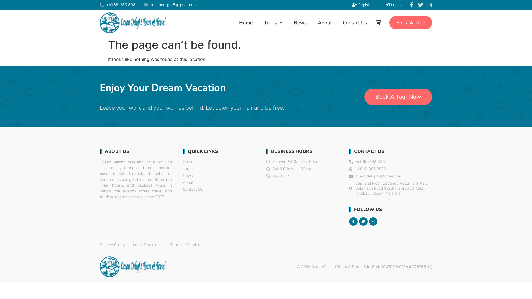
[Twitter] (420, 4)
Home (246, 22)
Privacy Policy (112, 245)
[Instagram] (429, 4)
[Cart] (378, 22)
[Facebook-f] (411, 4)
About (325, 22)
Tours (270, 22)
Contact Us (355, 22)
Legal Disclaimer (147, 245)
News (300, 22)
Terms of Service (185, 245)
